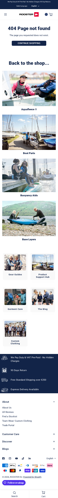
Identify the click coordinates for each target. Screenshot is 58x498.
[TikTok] (23, 458)
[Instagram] (10, 458)
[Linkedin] (29, 458)
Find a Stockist (9, 416)
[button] (51, 14)
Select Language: (21, 6)
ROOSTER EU (16, 477)
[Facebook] (3, 458)
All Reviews (8, 412)
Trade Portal (8, 425)
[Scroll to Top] (53, 482)
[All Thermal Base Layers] (29, 218)
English (34, 6)
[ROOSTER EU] (29, 14)
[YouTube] (16, 458)
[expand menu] (5, 14)
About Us (6, 407)
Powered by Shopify (32, 477)
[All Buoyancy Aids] (29, 175)
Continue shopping (29, 43)
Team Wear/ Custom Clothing (17, 421)
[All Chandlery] (29, 132)
